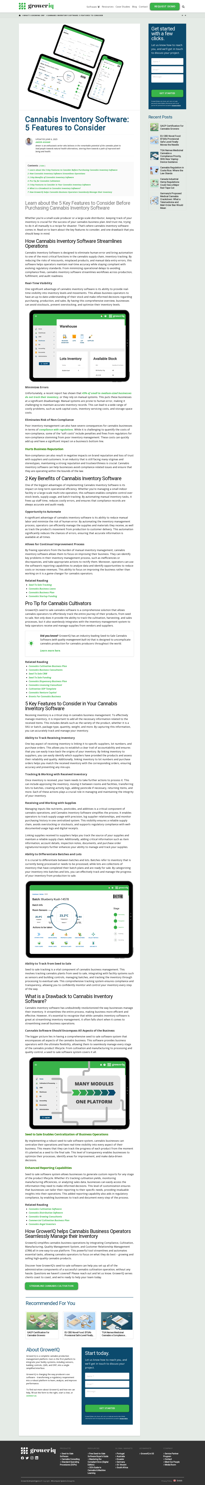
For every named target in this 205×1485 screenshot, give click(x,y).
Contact (168, 1459)
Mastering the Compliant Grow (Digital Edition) (98, 1462)
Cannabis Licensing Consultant (45, 685)
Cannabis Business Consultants (46, 669)
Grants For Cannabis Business (45, 696)
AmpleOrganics (34, 1481)
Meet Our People (172, 1462)
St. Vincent (121, 1465)
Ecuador (120, 1459)
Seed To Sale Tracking (40, 584)
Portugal (120, 1453)
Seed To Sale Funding (40, 677)
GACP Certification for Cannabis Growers (172, 127)
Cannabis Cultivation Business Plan (48, 666)
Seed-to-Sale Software (66, 1454)
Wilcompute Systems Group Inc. (63, 1481)
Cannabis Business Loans (42, 588)
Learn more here (50, 650)
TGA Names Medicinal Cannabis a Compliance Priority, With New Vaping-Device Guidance (171, 156)
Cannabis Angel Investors (42, 1224)
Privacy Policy (124, 1418)
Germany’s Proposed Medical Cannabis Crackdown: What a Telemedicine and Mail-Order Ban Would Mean (171, 200)
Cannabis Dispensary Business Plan (48, 681)
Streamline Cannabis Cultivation (51, 1285)
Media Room (170, 1465)
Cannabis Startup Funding (43, 596)
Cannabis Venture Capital (42, 692)
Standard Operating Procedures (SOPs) (69, 1463)
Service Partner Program (171, 1454)
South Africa (122, 1467)
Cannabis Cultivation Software (45, 1208)
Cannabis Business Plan (41, 592)
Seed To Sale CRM (38, 673)
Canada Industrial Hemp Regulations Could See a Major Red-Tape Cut (169, 183)
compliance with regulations (56, 429)
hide (42, 165)
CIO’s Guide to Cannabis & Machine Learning (97, 1470)
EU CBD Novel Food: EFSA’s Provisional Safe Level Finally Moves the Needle (170, 140)
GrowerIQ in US (147, 1453)
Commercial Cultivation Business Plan (49, 1220)
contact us (31, 1395)
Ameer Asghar (43, 142)
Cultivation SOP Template (42, 688)
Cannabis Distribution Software (46, 1212)
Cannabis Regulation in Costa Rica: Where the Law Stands (172, 170)
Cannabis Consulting (71, 1459)
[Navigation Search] (183, 6)
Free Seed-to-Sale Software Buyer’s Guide (98, 1454)
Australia (121, 1456)
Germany (121, 1462)
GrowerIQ (24, 1481)
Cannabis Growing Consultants (45, 1216)
